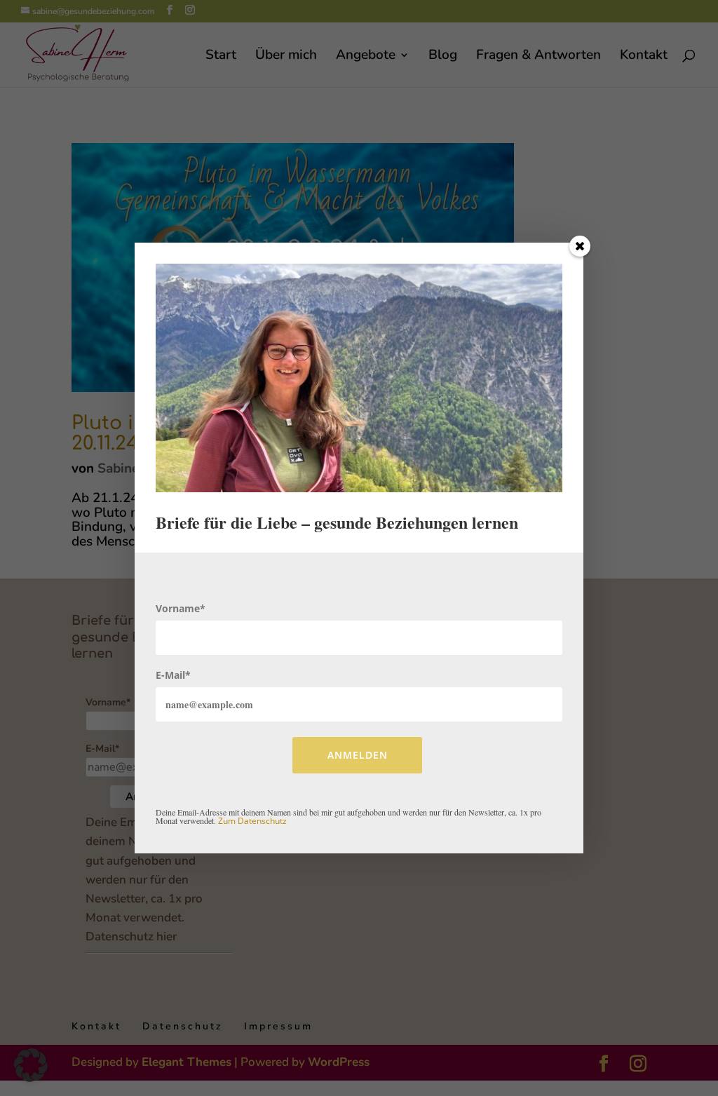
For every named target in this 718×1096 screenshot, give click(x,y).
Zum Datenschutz (252, 821)
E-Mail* (173, 675)
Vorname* (180, 608)
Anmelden (357, 755)
